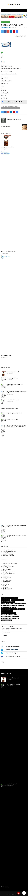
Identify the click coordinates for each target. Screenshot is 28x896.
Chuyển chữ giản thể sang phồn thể (14, 413)
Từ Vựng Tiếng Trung (7, 588)
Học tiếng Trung (5, 599)
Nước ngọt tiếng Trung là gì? (7, 147)
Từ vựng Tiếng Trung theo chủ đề (9, 616)
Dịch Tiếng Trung (6, 567)
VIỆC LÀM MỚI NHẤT (7, 589)
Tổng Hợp (5, 585)
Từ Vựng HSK (5, 587)
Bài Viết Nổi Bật (5, 598)
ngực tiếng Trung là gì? (6, 355)
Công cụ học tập (6, 565)
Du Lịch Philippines (7, 569)
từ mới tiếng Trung (6, 609)
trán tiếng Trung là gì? (6, 126)
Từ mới (13, 607)
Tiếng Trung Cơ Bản (7, 581)
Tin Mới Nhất (5, 583)
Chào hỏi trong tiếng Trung (12, 378)
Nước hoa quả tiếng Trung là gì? (8, 251)
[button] (2, 10)
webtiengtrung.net (13, 653)
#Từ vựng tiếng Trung (14, 108)
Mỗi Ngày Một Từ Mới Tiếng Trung (9, 603)
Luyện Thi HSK (6, 576)
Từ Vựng (15, 609)
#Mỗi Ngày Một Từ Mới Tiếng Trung (11, 106)
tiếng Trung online (18, 605)
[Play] (2, 52)
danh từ (3, 61)
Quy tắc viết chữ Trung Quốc (13, 400)
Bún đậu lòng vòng (5, 886)
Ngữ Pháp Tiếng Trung (7, 580)
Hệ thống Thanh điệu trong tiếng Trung (15, 384)
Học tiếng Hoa (14, 598)
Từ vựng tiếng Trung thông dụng (9, 618)
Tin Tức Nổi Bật (6, 584)
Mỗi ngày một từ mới (7, 577)
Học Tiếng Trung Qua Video (8, 573)
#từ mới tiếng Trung (5, 108)
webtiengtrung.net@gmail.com (13, 646)
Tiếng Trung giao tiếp (6, 605)
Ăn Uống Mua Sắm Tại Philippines (10, 563)
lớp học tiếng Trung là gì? (8, 554)
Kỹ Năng (4, 574)
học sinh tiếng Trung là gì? (8, 555)
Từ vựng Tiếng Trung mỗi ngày (9, 614)
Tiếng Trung (23, 603)
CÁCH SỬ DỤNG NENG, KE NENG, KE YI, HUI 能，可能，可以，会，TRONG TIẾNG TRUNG (16, 426)
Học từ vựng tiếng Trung (7, 601)
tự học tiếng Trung (6, 620)
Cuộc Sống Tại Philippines (8, 566)
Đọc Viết (4, 570)
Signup (5, 635)
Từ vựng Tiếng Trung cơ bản (8, 612)
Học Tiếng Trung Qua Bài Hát (9, 571)
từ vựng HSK (22, 609)
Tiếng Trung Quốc (5, 607)
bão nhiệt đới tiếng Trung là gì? (14, 119)
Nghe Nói (5, 578)
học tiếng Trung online (17, 599)
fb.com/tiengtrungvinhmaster (14, 656)
